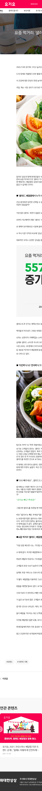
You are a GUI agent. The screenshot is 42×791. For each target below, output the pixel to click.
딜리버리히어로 (15, 4)
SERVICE (34, 4)
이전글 (5, 679)
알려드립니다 (13, 10)
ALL (1, 10)
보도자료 (27, 10)
